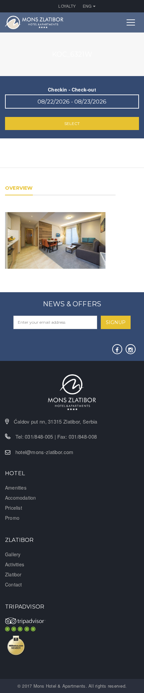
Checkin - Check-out (72, 89)
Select (72, 123)
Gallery (12, 554)
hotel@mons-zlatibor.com (44, 451)
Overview (19, 188)
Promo (12, 517)
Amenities (15, 487)
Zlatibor (13, 574)
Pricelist (13, 507)
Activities (14, 564)
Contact (13, 584)
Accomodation (20, 497)
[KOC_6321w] (55, 239)
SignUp (116, 322)
